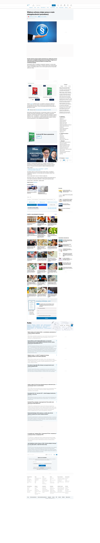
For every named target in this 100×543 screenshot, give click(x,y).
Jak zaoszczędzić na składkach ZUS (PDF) (43, 109)
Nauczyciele (36, 489)
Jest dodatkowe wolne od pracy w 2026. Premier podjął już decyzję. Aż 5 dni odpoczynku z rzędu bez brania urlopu (64, 108)
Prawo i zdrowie (44, 483)
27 (65, 160)
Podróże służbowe (60, 490)
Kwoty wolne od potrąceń (63, 143)
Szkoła (35, 488)
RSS (56, 497)
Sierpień (67, 158)
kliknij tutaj (46, 469)
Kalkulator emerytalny (63, 130)
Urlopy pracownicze (62, 138)
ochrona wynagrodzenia (42, 199)
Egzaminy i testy (37, 490)
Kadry (35, 7)
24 (60, 160)
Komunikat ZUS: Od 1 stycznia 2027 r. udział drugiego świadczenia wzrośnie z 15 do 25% (65, 99)
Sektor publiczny (43, 7)
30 (70, 160)
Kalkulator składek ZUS (63, 129)
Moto (57, 7)
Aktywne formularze (64, 133)
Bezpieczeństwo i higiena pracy (64, 139)
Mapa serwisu (68, 497)
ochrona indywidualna (35, 199)
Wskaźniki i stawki (60, 486)
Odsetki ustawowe (60, 491)
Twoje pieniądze (52, 7)
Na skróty (66, 486)
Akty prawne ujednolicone (45, 491)
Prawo (48, 7)
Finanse (28, 488)
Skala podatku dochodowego (61, 492)
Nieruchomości (61, 7)
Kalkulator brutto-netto (63, 121)
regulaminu (42, 463)
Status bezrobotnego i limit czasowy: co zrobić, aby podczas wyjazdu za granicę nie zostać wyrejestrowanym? (65, 103)
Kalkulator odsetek (52, 490)
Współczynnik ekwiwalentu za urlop (65, 144)
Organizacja (28, 487)
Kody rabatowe (67, 489)
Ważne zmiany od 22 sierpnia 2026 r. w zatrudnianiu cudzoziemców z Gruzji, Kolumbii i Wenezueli (64, 88)
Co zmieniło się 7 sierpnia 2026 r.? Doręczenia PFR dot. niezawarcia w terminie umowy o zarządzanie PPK (65, 106)
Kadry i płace (28, 491)
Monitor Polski (44, 488)
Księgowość (31, 7)
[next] (56, 454)
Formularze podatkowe (68, 491)
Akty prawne (44, 486)
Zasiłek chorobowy (62, 150)
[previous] (46, 454)
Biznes (38, 7)
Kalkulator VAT (52, 489)
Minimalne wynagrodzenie (61, 488)
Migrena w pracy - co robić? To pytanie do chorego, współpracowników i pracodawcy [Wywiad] (65, 92)
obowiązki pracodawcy (50, 199)
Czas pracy (61, 134)
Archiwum (66, 488)
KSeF (70, 7)
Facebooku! (35, 182)
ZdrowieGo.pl (67, 487)
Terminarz (63, 158)
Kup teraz (37, 99)
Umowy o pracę (62, 135)
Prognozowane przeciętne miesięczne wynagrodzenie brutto (65, 152)
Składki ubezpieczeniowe (61, 489)
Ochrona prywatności (33, 497)
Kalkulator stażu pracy (52, 491)
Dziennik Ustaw (44, 487)
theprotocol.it (66, 492)
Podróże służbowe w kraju (61, 487)
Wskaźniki (62, 140)
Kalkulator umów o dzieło (63, 123)
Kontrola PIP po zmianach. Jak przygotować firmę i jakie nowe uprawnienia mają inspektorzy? (65, 101)
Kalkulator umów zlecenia (63, 122)
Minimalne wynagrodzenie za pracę (64, 145)
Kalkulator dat (51, 487)
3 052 (54, 454)
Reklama (63, 497)
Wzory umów (66, 490)
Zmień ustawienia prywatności (42, 497)
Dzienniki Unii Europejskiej (45, 490)
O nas (28, 497)
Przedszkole (36, 487)
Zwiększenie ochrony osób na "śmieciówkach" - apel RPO (38, 168)
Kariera (53, 497)
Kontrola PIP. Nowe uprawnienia (45, 134)
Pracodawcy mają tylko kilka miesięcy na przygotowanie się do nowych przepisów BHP (65, 95)
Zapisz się (42, 465)
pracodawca (29, 199)
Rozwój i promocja (29, 490)
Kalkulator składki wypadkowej (64, 128)
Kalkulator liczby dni (62, 117)
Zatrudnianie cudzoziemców (64, 237)
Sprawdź (38, 137)
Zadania (28, 489)
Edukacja (66, 7)
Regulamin (49, 497)
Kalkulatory (63, 116)
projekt (31, 103)
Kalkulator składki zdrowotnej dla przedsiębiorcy (64, 127)
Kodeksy (43, 492)
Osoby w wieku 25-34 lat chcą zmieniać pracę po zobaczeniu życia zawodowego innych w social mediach (65, 97)
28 (67, 160)
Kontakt (59, 497)
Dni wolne (60, 188)
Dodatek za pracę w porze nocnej (64, 146)
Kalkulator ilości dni (52, 488)
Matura (36, 492)
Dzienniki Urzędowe (44, 489)
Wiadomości (28, 492)
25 (62, 160)
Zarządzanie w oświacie (38, 491)
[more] (54, 199)
